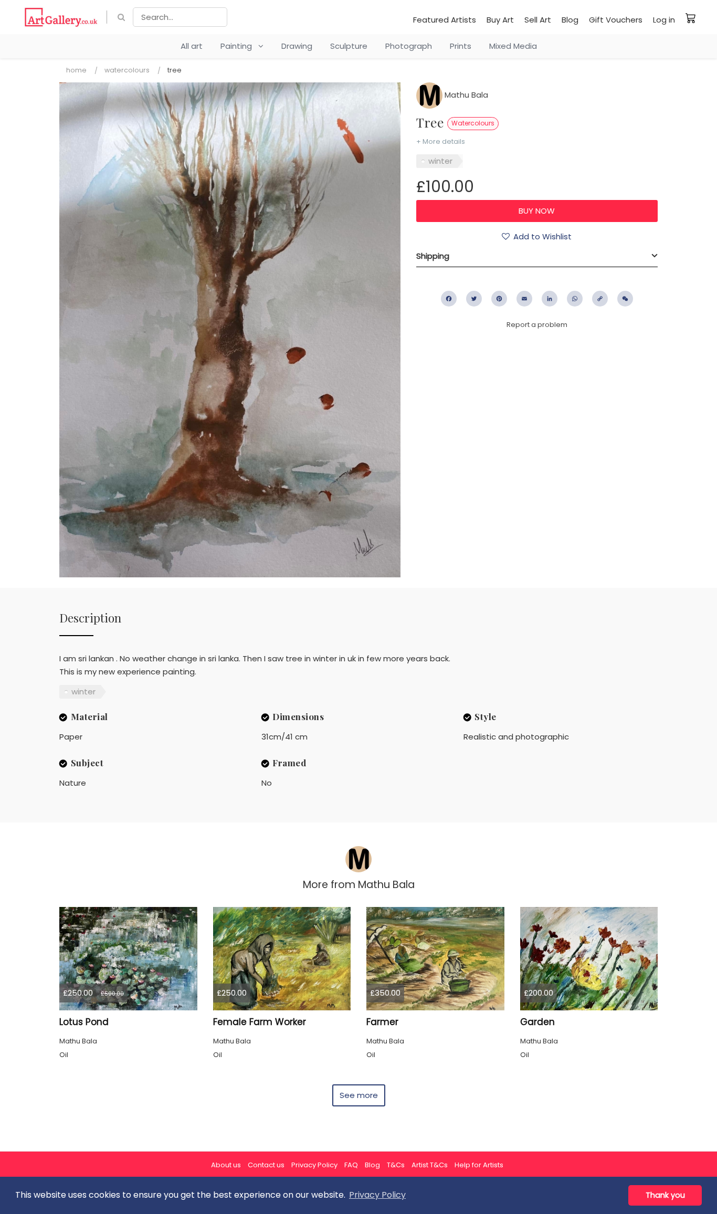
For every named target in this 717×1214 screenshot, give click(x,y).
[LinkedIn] (549, 299)
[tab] (537, 256)
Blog (570, 19)
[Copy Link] (600, 299)
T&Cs (396, 1165)
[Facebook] (449, 299)
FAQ (351, 1165)
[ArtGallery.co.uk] (61, 17)
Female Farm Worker (259, 1022)
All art (192, 45)
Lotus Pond (84, 1022)
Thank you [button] (665, 1195)
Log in (664, 19)
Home (76, 70)
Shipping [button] (432, 255)
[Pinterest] (499, 299)
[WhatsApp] (575, 299)
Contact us (266, 1165)
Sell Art (537, 19)
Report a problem (537, 325)
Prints (460, 45)
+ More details (440, 141)
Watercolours (127, 70)
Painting (239, 45)
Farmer (382, 1022)
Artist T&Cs (430, 1165)
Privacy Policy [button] (377, 1195)
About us (226, 1165)
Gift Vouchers (615, 19)
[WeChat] (625, 299)
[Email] (524, 299)
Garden (537, 1022)
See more (359, 1095)
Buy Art (500, 19)
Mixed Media (513, 45)
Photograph (408, 45)
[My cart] (690, 17)
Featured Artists (444, 19)
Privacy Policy (314, 1165)
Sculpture (348, 45)
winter (440, 160)
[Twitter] (474, 299)
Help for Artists (479, 1165)
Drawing (296, 45)
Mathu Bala (465, 94)
